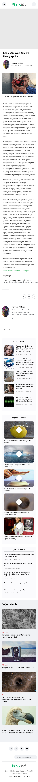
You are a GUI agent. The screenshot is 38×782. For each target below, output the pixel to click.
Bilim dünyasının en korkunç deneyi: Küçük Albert (18, 564)
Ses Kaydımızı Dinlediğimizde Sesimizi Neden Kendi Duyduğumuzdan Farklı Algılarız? (17, 574)
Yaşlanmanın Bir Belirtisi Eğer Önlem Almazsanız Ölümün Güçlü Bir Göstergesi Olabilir (24, 349)
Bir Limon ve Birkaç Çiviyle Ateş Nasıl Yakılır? (17, 441)
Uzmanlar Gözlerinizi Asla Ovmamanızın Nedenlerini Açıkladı (25, 386)
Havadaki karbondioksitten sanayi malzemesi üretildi (16, 636)
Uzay (3, 695)
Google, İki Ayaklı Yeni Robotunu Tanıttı (18, 667)
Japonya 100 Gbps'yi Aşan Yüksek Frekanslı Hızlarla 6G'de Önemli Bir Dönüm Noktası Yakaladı (25, 361)
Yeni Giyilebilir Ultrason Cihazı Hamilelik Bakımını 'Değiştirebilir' (24, 373)
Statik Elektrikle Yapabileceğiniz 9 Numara (17, 490)
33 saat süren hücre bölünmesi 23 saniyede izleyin (16, 514)
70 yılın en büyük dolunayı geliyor (15, 590)
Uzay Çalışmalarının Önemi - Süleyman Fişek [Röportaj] (18, 538)
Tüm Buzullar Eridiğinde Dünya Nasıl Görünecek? (17, 466)
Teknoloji (5, 632)
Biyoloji (4, 728)
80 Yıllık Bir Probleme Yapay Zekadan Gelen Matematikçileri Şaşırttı (24, 399)
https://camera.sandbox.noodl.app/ (16, 270)
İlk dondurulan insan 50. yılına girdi (15, 583)
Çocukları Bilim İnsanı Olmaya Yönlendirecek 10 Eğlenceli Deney (19, 555)
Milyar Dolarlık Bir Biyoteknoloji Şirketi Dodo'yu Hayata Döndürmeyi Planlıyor (17, 731)
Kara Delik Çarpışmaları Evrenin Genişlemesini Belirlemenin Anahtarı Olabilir (16, 699)
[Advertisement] (19, 29)
